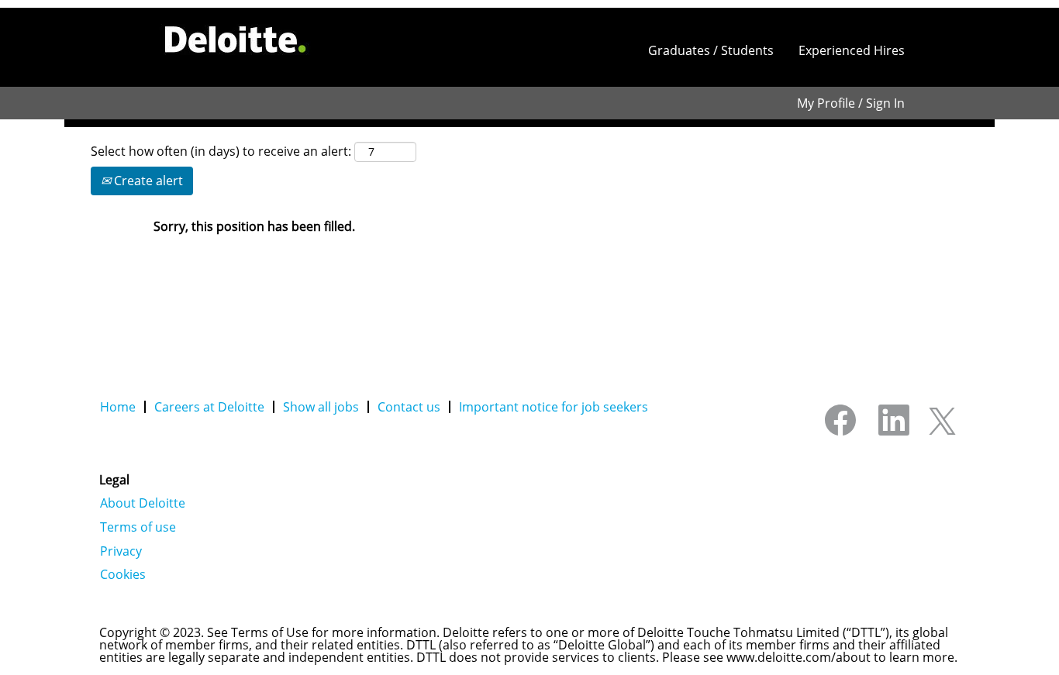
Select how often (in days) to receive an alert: (221, 151)
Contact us (409, 406)
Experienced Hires (852, 50)
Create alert (147, 180)
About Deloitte (142, 503)
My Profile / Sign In (851, 103)
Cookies (123, 574)
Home (118, 406)
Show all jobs (321, 406)
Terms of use (138, 527)
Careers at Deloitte (209, 406)
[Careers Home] (236, 39)
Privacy (121, 551)
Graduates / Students (711, 50)
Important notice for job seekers (553, 406)
